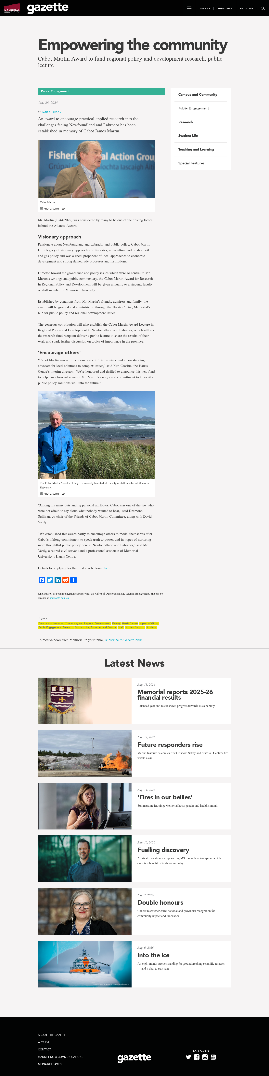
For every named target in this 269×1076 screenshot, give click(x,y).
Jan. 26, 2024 (48, 102)
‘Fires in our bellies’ (164, 797)
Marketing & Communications (60, 1056)
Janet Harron (51, 112)
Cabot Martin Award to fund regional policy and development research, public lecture (130, 61)
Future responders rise (169, 744)
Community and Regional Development (87, 623)
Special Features (191, 163)
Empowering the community (132, 44)
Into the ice (153, 955)
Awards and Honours (51, 623)
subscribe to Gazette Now (123, 639)
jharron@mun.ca (59, 598)
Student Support (135, 627)
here (107, 567)
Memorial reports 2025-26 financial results (175, 694)
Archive (44, 1042)
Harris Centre (130, 623)
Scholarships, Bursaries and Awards (95, 627)
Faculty (116, 623)
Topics (42, 618)
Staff (120, 627)
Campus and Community (197, 94)
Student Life (188, 136)
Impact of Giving (149, 623)
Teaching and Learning (196, 149)
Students (151, 627)
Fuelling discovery (163, 850)
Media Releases (49, 1064)
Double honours (160, 902)
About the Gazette (52, 1034)
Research (68, 627)
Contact (44, 1049)
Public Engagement (50, 627)
